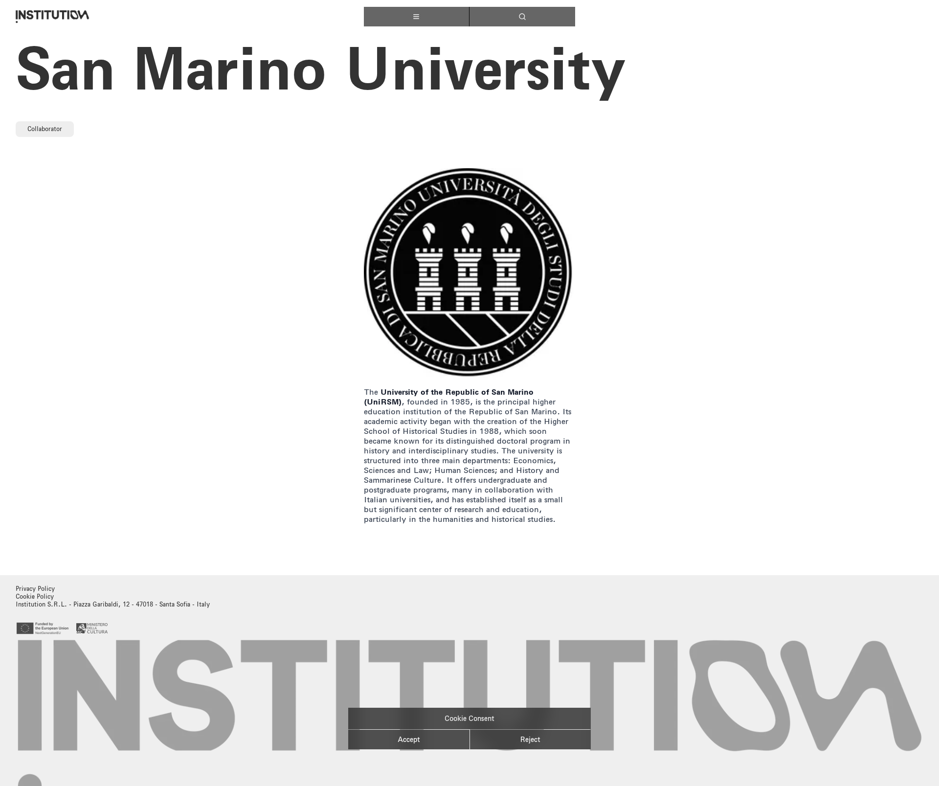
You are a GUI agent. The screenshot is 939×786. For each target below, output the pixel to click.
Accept (409, 739)
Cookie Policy (35, 596)
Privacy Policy (35, 588)
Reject (530, 739)
